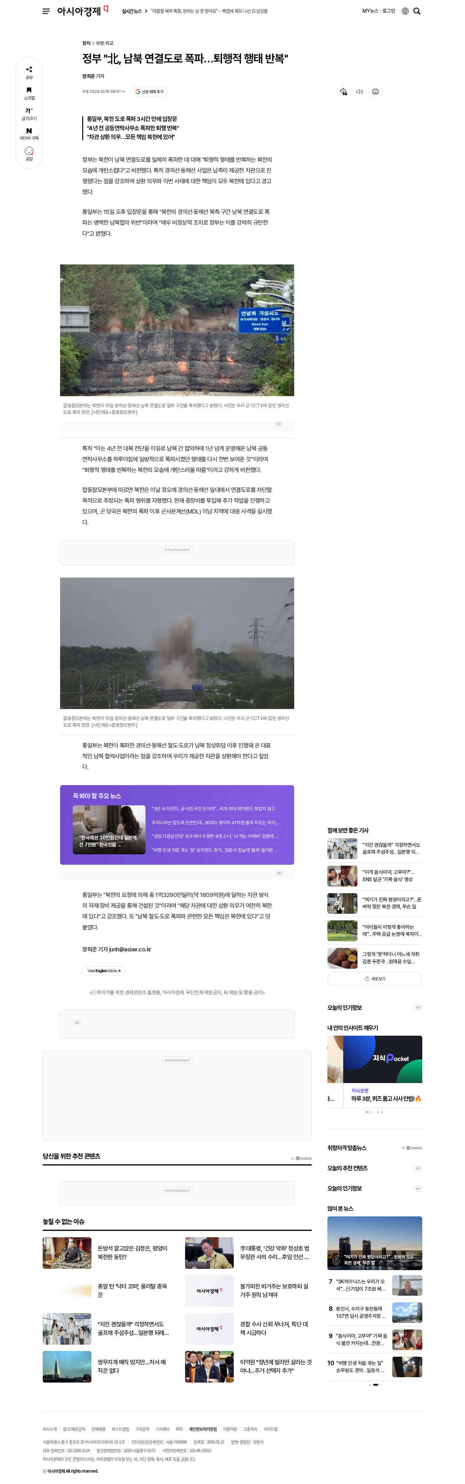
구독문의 (142, 1429)
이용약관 (230, 1429)
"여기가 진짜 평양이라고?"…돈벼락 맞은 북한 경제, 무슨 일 (392, 903)
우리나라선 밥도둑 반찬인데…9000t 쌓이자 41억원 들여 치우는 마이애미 (217, 823)
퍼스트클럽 (120, 1429)
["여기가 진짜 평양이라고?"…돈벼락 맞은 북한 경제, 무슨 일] (342, 912)
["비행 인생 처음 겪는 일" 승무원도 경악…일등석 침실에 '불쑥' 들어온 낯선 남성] (407, 1375)
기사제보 (163, 1429)
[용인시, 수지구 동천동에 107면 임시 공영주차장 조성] (407, 1321)
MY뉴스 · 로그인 (379, 11)
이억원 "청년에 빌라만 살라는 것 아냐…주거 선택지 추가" (276, 1366)
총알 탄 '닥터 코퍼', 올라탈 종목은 (132, 1291)
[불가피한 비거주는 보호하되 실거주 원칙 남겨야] (209, 1305)
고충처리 (250, 1429)
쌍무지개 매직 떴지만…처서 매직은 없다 (131, 1366)
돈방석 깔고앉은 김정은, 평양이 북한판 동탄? (132, 1253)
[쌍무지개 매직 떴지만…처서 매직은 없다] (67, 1381)
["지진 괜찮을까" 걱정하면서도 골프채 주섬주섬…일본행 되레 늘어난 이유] (342, 857)
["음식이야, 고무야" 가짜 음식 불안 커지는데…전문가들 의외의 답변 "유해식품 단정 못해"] (407, 1348)
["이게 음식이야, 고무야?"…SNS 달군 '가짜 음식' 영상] (342, 885)
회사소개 (50, 1429)
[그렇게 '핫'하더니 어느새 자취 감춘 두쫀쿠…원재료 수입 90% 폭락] (342, 967)
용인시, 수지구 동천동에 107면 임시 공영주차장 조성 (361, 1316)
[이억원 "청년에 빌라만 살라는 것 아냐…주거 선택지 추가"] (209, 1381)
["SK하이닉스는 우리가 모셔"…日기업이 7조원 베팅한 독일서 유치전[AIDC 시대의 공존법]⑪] (407, 1294)
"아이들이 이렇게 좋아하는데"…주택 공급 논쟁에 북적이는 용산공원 (390, 931)
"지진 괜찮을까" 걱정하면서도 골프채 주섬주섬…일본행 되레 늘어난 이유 (391, 849)
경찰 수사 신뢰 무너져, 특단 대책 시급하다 (273, 1328)
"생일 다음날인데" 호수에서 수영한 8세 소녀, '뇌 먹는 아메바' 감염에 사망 (217, 836)
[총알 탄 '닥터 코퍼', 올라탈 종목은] (67, 1305)
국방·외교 (105, 43)
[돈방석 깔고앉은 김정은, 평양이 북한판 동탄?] (67, 1267)
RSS (179, 1429)
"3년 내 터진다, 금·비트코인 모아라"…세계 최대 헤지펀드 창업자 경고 (213, 809)
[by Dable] (301, 1158)
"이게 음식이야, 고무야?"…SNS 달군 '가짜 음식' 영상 (388, 875)
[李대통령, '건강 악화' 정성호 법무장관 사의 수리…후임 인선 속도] (209, 1267)
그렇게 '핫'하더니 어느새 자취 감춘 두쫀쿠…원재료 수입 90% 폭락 (391, 958)
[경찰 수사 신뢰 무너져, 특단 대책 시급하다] (209, 1343)
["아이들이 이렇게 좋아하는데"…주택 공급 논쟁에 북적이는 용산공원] (342, 939)
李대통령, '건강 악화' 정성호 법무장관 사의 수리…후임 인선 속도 (274, 1253)
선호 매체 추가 (152, 91)
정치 (86, 43)
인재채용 (98, 1429)
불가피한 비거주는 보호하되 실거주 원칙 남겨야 (274, 1291)
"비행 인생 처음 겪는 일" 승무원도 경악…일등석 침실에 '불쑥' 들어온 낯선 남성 (217, 850)
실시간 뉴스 (131, 11)
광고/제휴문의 (74, 1429)
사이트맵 (270, 1429)
